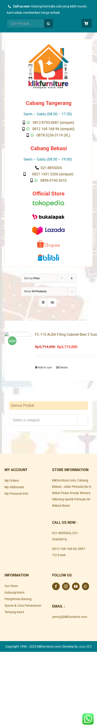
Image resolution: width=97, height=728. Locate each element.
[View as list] (52, 302)
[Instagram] (66, 586)
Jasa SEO (85, 646)
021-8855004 (61, 533)
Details (63, 367)
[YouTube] (76, 586)
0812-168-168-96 (64, 549)
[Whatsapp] (85, 586)
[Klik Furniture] (48, 45)
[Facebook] (56, 586)
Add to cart (45, 367)
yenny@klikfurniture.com (69, 617)
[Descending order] (71, 278)
